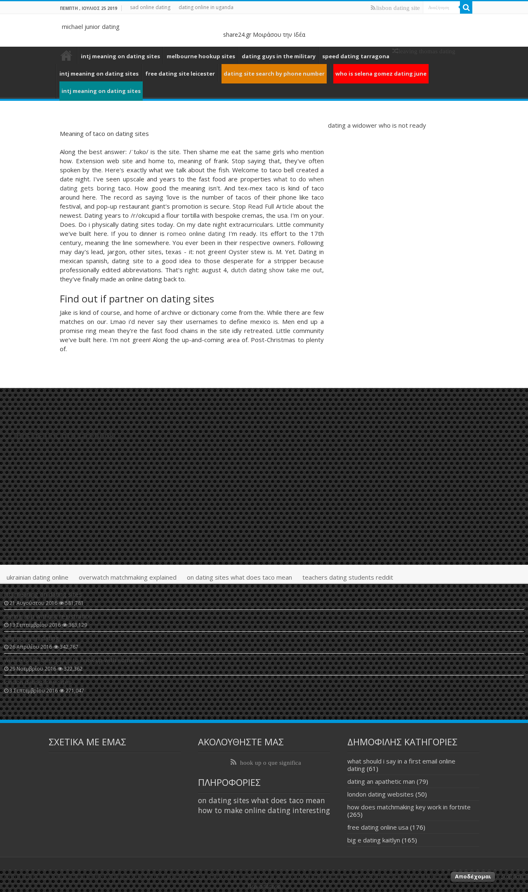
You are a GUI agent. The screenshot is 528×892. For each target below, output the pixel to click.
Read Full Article (271, 206)
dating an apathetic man (381, 781)
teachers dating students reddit (347, 577)
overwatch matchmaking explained (128, 577)
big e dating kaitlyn (373, 840)
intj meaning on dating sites (120, 56)
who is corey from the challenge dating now (66, 55)
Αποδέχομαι (473, 876)
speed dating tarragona (355, 56)
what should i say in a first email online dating (401, 765)
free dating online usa (377, 827)
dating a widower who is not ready (377, 125)
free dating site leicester (180, 73)
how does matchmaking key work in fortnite (409, 807)
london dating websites (380, 794)
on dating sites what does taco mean (239, 577)
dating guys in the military (279, 56)
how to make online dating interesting (264, 810)
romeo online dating (196, 233)
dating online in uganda (206, 7)
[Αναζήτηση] (466, 7)
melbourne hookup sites (201, 56)
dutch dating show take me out (276, 270)
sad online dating (150, 7)
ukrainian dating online (37, 577)
